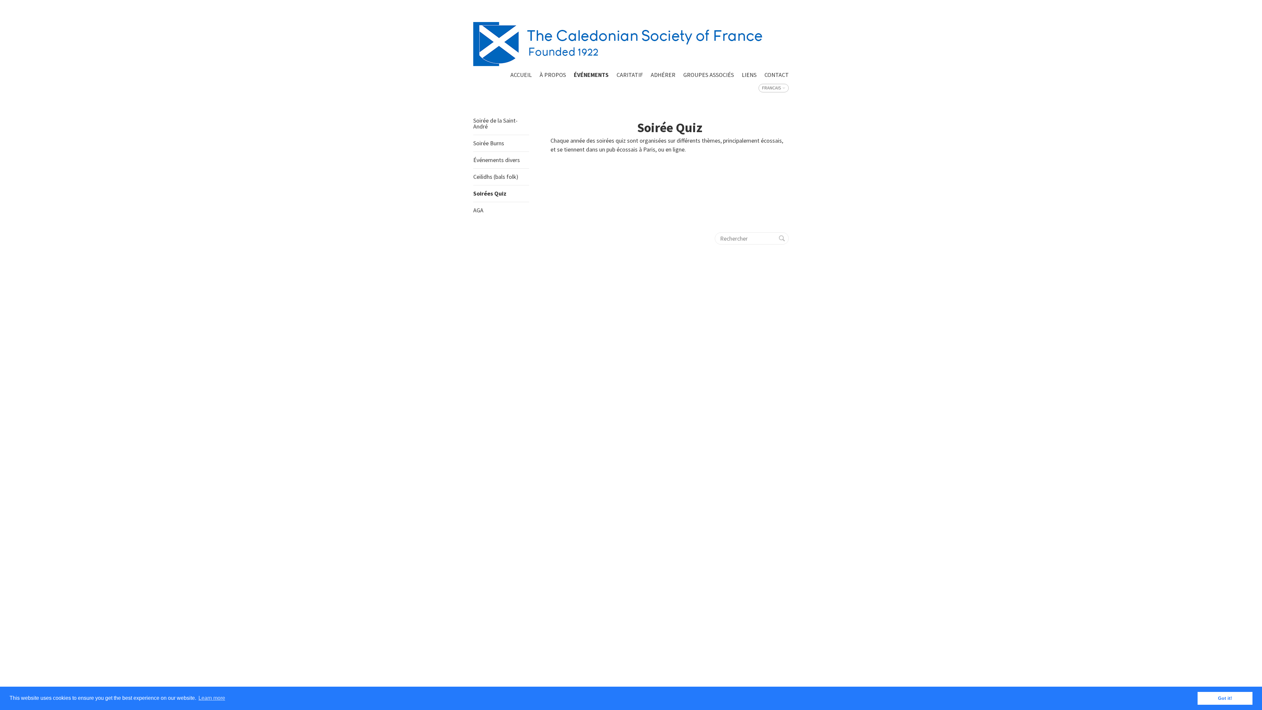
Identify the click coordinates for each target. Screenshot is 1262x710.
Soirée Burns (488, 143)
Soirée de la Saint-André (495, 123)
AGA (478, 210)
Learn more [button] (212, 698)
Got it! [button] (1225, 698)
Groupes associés (708, 75)
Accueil (521, 75)
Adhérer (663, 75)
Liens (749, 75)
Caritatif (630, 75)
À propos (553, 75)
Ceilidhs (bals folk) (495, 176)
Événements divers (496, 160)
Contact (776, 75)
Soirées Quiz (489, 193)
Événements (591, 75)
